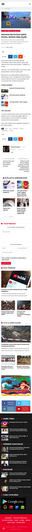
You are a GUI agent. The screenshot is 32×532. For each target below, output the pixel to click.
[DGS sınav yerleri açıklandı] (4, 97)
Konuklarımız (20, 522)
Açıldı (3, 30)
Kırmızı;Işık (12, 30)
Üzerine (11, 130)
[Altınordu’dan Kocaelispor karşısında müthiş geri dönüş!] (24, 305)
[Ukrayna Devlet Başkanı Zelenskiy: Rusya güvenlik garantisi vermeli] (4, 449)
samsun (18, 30)
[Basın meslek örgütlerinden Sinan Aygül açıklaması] (23, 202)
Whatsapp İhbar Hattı (20, 518)
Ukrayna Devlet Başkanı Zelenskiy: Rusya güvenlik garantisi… (19, 448)
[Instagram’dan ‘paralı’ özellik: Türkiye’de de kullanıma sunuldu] (4, 424)
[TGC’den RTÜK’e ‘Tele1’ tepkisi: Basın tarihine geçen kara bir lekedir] (4, 103)
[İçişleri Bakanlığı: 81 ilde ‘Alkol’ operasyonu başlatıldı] (4, 456)
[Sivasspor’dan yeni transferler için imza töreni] (8, 360)
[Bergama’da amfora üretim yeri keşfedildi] (24, 360)
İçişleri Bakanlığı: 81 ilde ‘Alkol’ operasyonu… (18, 455)
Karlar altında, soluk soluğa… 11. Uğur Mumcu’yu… (18, 436)
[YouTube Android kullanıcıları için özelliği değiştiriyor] (16, 279)
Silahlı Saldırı (5, 130)
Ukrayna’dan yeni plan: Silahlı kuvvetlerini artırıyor (8, 163)
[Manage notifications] (3, 528)
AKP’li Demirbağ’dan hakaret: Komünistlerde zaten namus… (18, 462)
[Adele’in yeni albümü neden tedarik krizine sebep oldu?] (4, 481)
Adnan (19, 529)
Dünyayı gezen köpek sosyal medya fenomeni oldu (20, 487)
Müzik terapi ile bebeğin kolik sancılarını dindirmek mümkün (18, 429)
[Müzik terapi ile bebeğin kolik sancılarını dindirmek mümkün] (4, 431)
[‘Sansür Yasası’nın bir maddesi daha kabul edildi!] (8, 305)
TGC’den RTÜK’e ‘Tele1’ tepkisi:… (18, 102)
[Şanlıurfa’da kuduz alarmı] (4, 90)
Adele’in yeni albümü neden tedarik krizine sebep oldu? (19, 480)
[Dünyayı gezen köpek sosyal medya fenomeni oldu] (4, 488)
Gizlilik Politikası (7, 520)
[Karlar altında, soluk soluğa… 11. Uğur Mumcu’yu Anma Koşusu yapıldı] (4, 438)
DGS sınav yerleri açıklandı (17, 95)
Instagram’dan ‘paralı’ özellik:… (18, 422)
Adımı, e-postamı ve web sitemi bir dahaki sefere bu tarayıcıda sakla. (14, 258)
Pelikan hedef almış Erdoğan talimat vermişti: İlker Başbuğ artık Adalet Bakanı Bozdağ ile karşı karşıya (23, 166)
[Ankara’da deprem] (9, 202)
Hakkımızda (8, 518)
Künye (16, 520)
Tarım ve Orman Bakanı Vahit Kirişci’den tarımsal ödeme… (18, 473)
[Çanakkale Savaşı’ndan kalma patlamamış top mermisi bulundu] (16, 334)
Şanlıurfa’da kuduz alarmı (17, 88)
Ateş (7, 30)
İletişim (22, 520)
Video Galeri (11, 522)
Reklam (28, 520)
